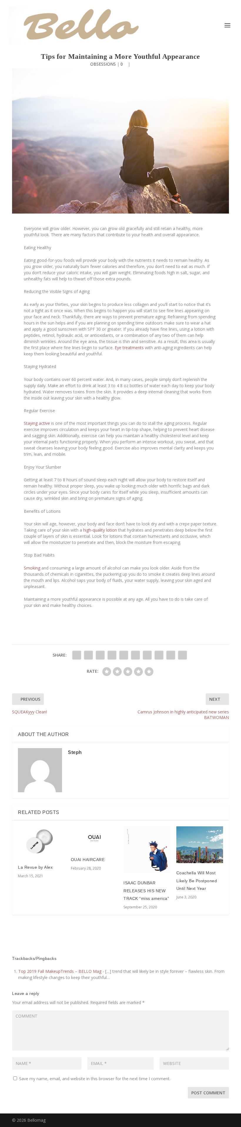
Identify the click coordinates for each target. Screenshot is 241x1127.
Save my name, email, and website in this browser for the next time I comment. (94, 1078)
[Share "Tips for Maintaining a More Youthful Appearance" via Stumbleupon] (159, 655)
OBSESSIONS (103, 64)
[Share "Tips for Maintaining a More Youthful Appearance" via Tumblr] (112, 655)
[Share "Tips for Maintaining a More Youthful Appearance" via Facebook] (77, 655)
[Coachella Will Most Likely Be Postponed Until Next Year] (199, 844)
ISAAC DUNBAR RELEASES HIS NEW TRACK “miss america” (146, 890)
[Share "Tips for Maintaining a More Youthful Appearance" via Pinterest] (124, 655)
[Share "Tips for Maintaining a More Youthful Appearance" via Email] (171, 655)
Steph (75, 752)
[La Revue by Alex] (41, 842)
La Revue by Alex (35, 867)
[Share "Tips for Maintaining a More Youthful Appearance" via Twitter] (88, 655)
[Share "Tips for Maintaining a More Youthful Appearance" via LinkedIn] (135, 655)
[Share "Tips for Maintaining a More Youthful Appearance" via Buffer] (147, 655)
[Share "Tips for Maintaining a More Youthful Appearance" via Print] (182, 655)
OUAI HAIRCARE (88, 859)
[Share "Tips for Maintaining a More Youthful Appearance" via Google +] (100, 655)
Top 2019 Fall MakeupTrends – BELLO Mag (59, 971)
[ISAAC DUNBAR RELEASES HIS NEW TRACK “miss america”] (146, 849)
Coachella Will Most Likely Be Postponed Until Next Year (196, 880)
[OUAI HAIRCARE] (94, 838)
